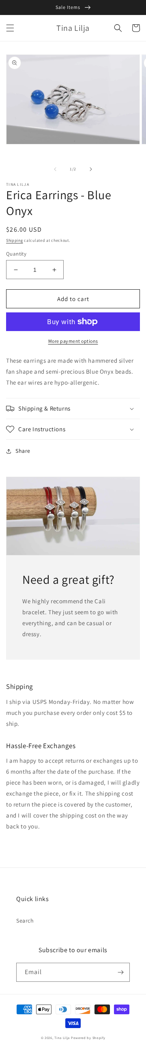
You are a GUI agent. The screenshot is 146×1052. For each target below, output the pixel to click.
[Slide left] (55, 169)
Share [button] (22, 450)
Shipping (14, 240)
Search (25, 920)
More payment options (73, 341)
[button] (10, 28)
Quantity (16, 253)
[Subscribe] (120, 972)
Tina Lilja (62, 1037)
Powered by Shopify (88, 1037)
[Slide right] (91, 169)
